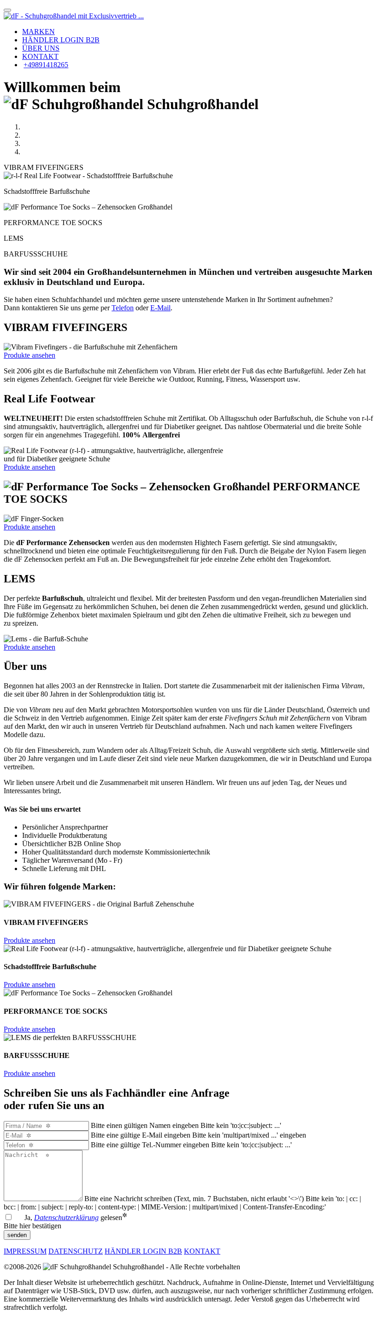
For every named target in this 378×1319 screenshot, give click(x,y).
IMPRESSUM (25, 1251)
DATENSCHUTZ (75, 1251)
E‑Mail (160, 308)
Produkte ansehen (29, 355)
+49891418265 (46, 65)
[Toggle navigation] (7, 10)
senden (17, 1235)
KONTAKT (40, 56)
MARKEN (38, 31)
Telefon (123, 308)
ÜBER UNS (40, 48)
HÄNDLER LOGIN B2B (61, 40)
